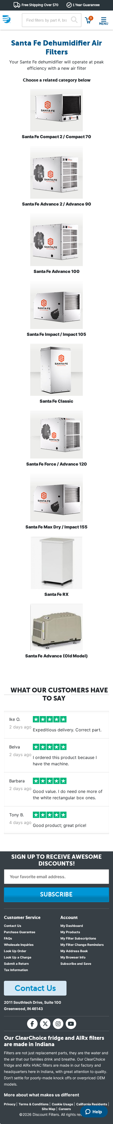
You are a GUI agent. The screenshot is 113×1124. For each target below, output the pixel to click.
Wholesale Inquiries (19, 945)
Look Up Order (15, 951)
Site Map (48, 1109)
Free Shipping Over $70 (40, 5)
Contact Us (12, 926)
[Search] (74, 20)
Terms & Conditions (34, 1104)
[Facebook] (32, 1023)
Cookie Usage (62, 1104)
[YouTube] (71, 1023)
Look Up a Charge (17, 957)
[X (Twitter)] (45, 1023)
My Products (70, 932)
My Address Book (74, 951)
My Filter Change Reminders (82, 945)
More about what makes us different (41, 1094)
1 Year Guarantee (86, 5)
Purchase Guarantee (19, 932)
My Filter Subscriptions (78, 938)
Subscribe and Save (75, 964)
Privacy (10, 1104)
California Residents (91, 1104)
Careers (65, 1109)
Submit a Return (16, 964)
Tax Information (16, 970)
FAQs (8, 938)
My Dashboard (71, 926)
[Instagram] (58, 1023)
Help (97, 1111)
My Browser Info (72, 957)
